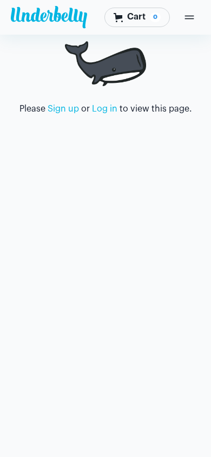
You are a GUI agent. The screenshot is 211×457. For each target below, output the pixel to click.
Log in (104, 109)
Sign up (63, 109)
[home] (49, 17)
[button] (137, 17)
